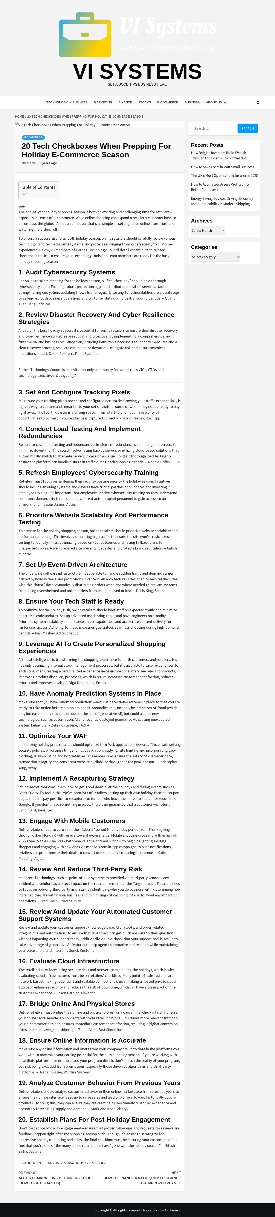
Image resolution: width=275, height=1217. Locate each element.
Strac (27, 553)
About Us (214, 102)
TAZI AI (84, 725)
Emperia (102, 682)
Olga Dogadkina (81, 682)
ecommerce (53, 1163)
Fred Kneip (49, 900)
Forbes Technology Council (97, 249)
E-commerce (167, 102)
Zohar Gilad (87, 1029)
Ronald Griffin (159, 461)
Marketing (103, 102)
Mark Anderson (103, 1108)
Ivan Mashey (45, 633)
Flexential (88, 992)
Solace (160, 590)
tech (104, 1163)
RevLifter (45, 810)
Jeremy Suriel (67, 950)
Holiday (68, 1163)
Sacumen (36, 1151)
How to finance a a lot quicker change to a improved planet (142, 1178)
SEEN (175, 461)
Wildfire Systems (77, 1072)
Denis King (144, 590)
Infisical (43, 303)
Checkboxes (34, 1163)
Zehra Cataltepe (64, 725)
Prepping (81, 1163)
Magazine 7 (151, 1210)
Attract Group (67, 633)
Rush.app (152, 418)
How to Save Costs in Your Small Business (222, 167)
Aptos (71, 504)
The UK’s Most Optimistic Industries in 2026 (224, 175)
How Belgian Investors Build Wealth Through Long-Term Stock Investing (219, 155)
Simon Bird (27, 810)
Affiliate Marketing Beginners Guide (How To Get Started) (55, 1178)
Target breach (144, 883)
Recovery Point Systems (78, 353)
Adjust (39, 858)
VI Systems (137, 71)
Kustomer (88, 950)
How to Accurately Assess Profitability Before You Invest (220, 187)
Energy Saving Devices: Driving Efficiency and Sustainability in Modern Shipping (222, 201)
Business (192, 102)
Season (94, 1163)
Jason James (54, 504)
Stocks (144, 102)
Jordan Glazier (50, 1072)
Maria (32, 162)
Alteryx (122, 1108)
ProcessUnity (70, 900)
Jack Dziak (49, 353)
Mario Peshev (133, 418)
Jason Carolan (68, 992)
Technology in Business (66, 102)
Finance (125, 102)
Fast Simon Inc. (110, 1029)
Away (32, 767)
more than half (160, 835)
